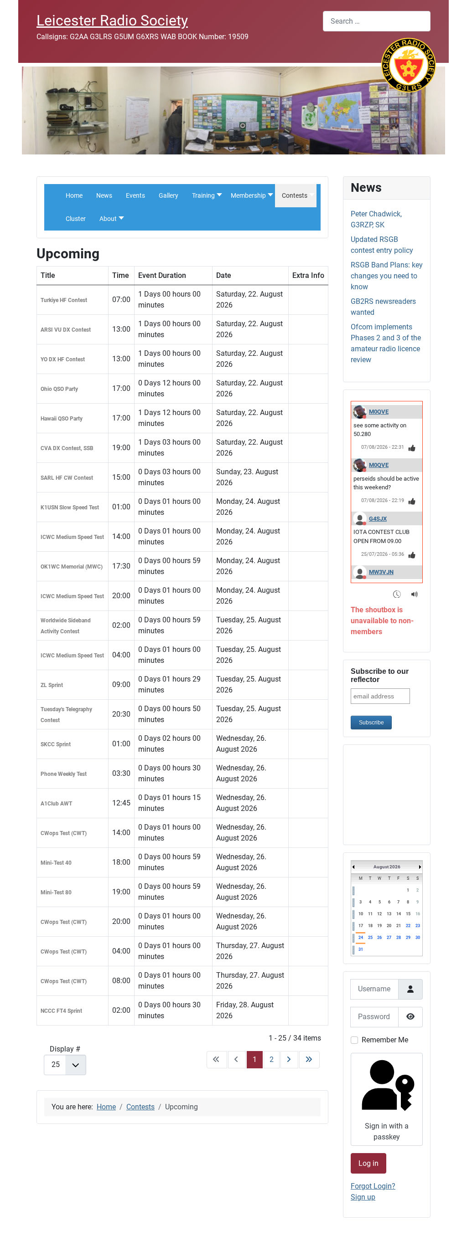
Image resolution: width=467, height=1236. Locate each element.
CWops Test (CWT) (64, 833)
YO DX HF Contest (63, 359)
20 (389, 925)
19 (379, 925)
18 (370, 925)
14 (398, 914)
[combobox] (377, 21)
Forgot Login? (373, 1186)
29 (408, 937)
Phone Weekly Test (64, 774)
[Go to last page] (309, 1059)
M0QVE (379, 411)
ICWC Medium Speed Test (72, 537)
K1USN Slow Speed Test (70, 507)
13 (389, 914)
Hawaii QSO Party (62, 418)
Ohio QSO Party (59, 389)
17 (360, 925)
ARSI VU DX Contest (66, 330)
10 (360, 914)
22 (408, 925)
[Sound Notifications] (415, 594)
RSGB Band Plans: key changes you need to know (387, 276)
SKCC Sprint (56, 744)
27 (389, 937)
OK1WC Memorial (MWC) (72, 567)
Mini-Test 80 (56, 892)
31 (360, 949)
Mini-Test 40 (56, 863)
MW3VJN (381, 572)
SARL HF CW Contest (67, 478)
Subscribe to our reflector (380, 675)
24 (360, 937)
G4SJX (378, 518)
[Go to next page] (289, 1059)
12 (379, 914)
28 (398, 937)
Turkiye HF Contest (64, 300)
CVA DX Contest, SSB (67, 448)
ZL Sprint (52, 685)
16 (417, 914)
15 (408, 914)
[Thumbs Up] (412, 448)
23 (417, 925)
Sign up (363, 1197)
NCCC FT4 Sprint (61, 1011)
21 (398, 925)
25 (370, 937)
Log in (368, 1163)
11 (370, 914)
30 (417, 937)
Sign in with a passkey (387, 1131)
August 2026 (387, 866)
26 (379, 937)
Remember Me (385, 1040)
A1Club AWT (56, 803)
